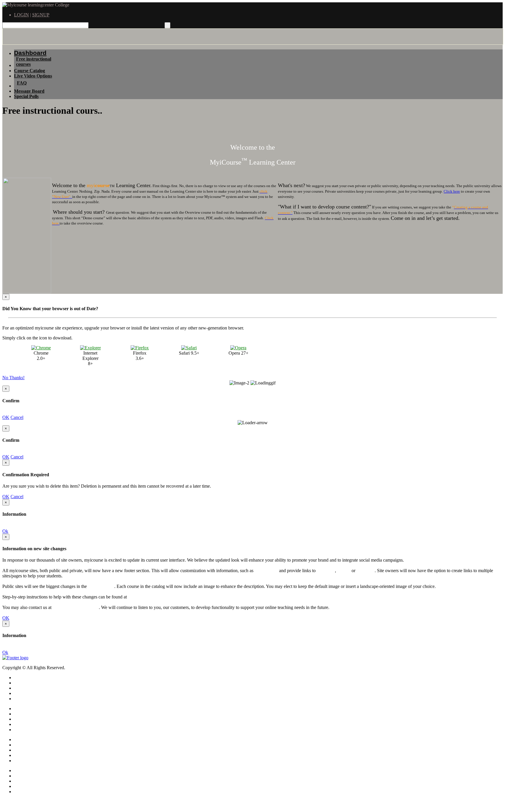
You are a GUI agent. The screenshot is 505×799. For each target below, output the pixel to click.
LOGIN (21, 14)
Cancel (17, 417)
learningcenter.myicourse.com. (156, 596)
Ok (5, 531)
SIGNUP (40, 14)
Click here (452, 191)
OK (5, 417)
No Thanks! (13, 377)
